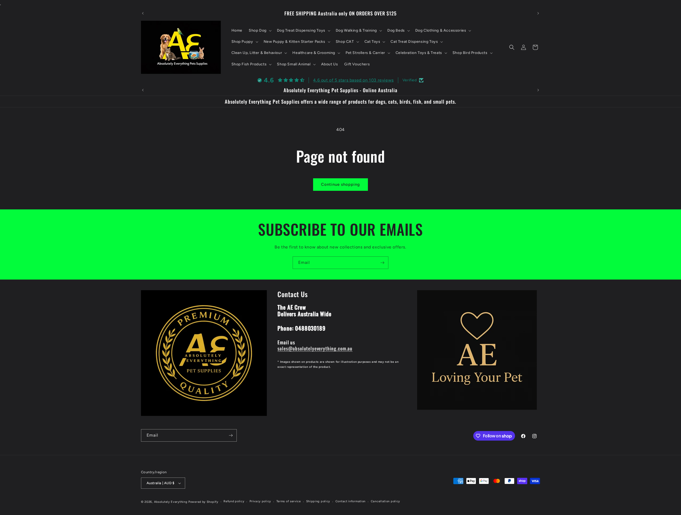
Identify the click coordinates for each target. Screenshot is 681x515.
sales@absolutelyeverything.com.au (314, 348)
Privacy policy (260, 501)
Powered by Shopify (203, 502)
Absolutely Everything (171, 502)
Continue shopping (340, 184)
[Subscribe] (382, 262)
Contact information (350, 501)
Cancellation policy (385, 501)
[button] (260, 30)
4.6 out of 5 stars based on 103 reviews (353, 80)
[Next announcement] (538, 13)
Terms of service (288, 501)
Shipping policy (318, 501)
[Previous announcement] (143, 13)
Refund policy (233, 501)
